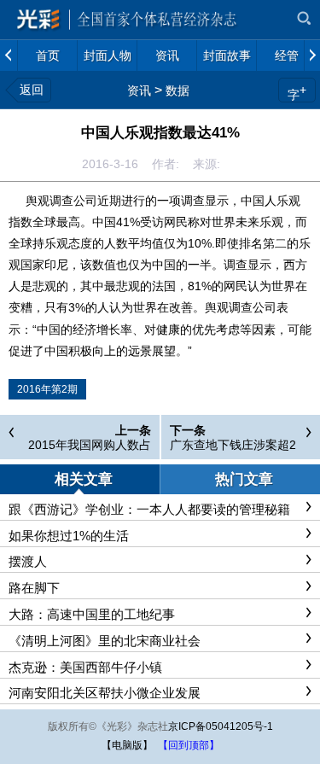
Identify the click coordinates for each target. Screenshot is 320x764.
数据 (177, 90)
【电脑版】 (127, 745)
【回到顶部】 (188, 745)
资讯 (139, 90)
